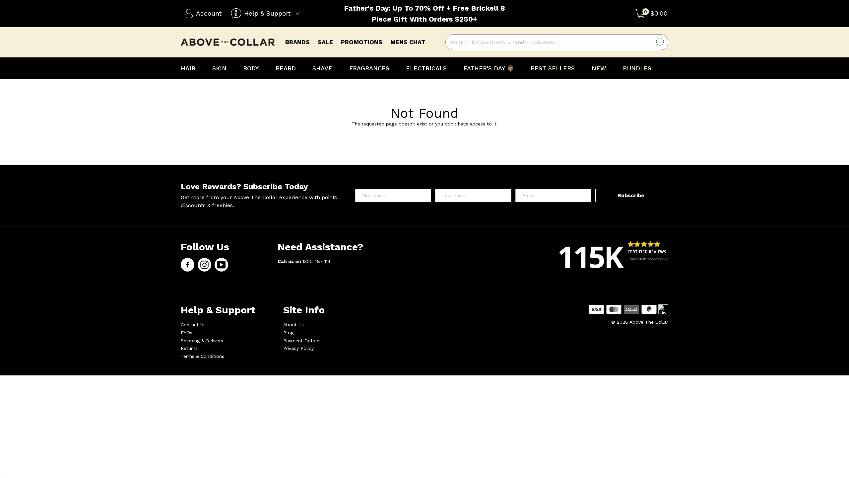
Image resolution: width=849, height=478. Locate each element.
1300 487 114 (316, 261)
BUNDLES (637, 68)
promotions (361, 42)
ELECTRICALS (426, 68)
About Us (293, 324)
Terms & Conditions (202, 356)
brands (297, 42)
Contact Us (193, 324)
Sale (325, 42)
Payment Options (302, 340)
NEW (599, 68)
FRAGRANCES (369, 68)
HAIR (188, 68)
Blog (288, 332)
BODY (251, 68)
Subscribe (631, 195)
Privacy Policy (298, 348)
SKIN (219, 68)
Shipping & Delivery (202, 340)
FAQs (186, 332)
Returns (189, 348)
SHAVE (322, 68)
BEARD (286, 68)
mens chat (407, 42)
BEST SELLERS (553, 68)
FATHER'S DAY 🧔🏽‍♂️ (489, 68)
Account (209, 13)
